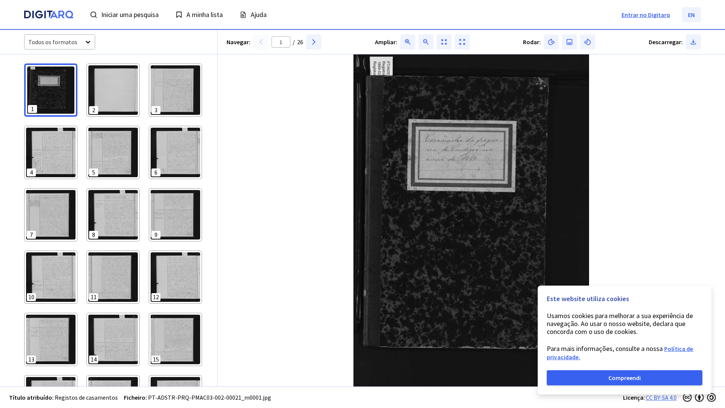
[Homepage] (48, 15)
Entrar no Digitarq (646, 15)
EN (691, 15)
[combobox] (28, 42)
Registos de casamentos (86, 397)
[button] (50, 90)
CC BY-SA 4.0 (661, 397)
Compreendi (624, 378)
